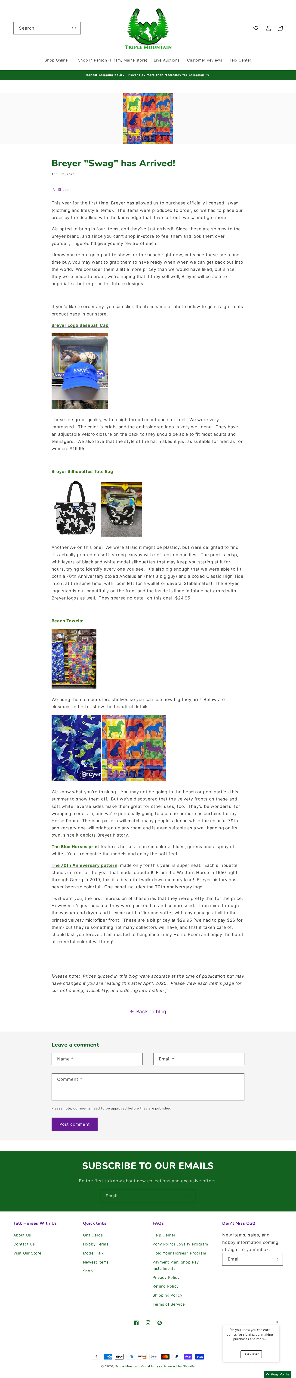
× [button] (277, 1322)
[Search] (74, 28)
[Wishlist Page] (257, 28)
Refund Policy (166, 1286)
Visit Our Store (27, 1253)
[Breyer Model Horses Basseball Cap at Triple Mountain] (80, 408)
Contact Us (24, 1244)
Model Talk (93, 1253)
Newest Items (96, 1262)
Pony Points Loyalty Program (180, 1244)
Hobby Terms (95, 1244)
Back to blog (151, 1011)
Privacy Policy (166, 1277)
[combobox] (47, 28)
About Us (22, 1235)
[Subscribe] (190, 1196)
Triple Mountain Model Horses (138, 1366)
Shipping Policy (167, 1295)
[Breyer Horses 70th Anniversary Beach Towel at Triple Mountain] (134, 780)
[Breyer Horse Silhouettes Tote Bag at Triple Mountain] (76, 535)
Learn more (251, 1354)
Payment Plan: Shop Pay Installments (176, 1265)
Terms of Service (169, 1304)
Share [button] (63, 189)
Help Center (164, 1235)
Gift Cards (93, 1235)
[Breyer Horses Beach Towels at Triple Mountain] (74, 687)
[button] (58, 60)
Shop (88, 1271)
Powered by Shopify (179, 1366)
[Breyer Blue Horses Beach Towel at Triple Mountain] (76, 780)
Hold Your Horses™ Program (179, 1253)
